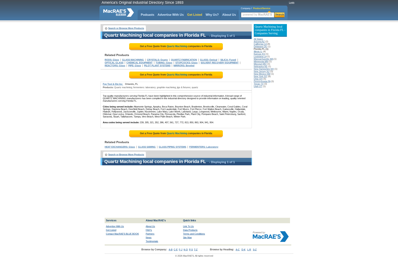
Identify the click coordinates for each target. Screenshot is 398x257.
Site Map (187, 237)
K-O (186, 249)
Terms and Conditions (194, 234)
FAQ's (149, 230)
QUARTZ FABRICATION (184, 59)
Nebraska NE (260, 66)
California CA (260, 44)
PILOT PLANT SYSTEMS (157, 65)
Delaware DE (260, 46)
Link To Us (188, 226)
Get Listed (194, 14)
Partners (150, 234)
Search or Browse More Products (126, 28)
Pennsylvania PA (262, 81)
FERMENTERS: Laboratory (203, 147)
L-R (249, 249)
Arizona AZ (259, 41)
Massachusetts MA (263, 59)
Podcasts (147, 14)
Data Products (190, 230)
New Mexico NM (262, 74)
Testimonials (152, 241)
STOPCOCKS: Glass (186, 62)
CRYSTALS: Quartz (157, 59)
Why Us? (212, 14)
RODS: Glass (112, 59)
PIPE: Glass (134, 65)
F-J (180, 249)
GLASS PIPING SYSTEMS (172, 147)
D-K (243, 249)
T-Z (196, 249)
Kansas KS (259, 54)
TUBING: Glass (164, 62)
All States (258, 39)
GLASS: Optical (208, 59)
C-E (176, 249)
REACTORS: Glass (115, 65)
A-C (238, 249)
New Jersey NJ (261, 71)
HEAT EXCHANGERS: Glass (120, 147)
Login (291, 2)
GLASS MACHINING (133, 59)
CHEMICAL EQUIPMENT (139, 62)
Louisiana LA (260, 56)
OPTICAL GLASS (114, 62)
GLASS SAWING (147, 147)
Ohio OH (258, 79)
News (149, 237)
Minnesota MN (261, 61)
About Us (229, 14)
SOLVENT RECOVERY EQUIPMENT (220, 62)
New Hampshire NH (264, 69)
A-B (170, 249)
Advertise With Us (171, 14)
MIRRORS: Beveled (184, 65)
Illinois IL (258, 51)
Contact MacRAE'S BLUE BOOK (122, 234)
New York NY (260, 76)
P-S (191, 249)
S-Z (255, 249)
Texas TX (258, 84)
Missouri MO (260, 64)
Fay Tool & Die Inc (113, 84)
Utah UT (258, 86)
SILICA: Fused (228, 59)
